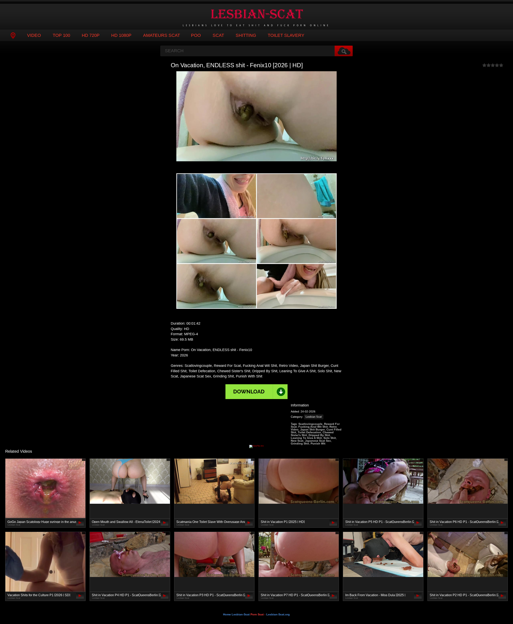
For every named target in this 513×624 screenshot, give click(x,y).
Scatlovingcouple (310, 423)
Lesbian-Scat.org (278, 614)
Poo (196, 35)
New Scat (297, 440)
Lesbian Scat (314, 416)
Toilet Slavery (286, 35)
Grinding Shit (300, 443)
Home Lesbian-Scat (236, 614)
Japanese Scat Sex (318, 440)
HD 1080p (121, 35)
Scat (218, 35)
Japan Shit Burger (312, 429)
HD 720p (91, 35)
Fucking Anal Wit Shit (313, 426)
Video (34, 35)
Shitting (246, 35)
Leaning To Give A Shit (306, 437)
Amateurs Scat (161, 35)
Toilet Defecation (309, 432)
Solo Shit (329, 437)
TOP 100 (61, 35)
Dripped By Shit (319, 435)
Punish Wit (318, 443)
